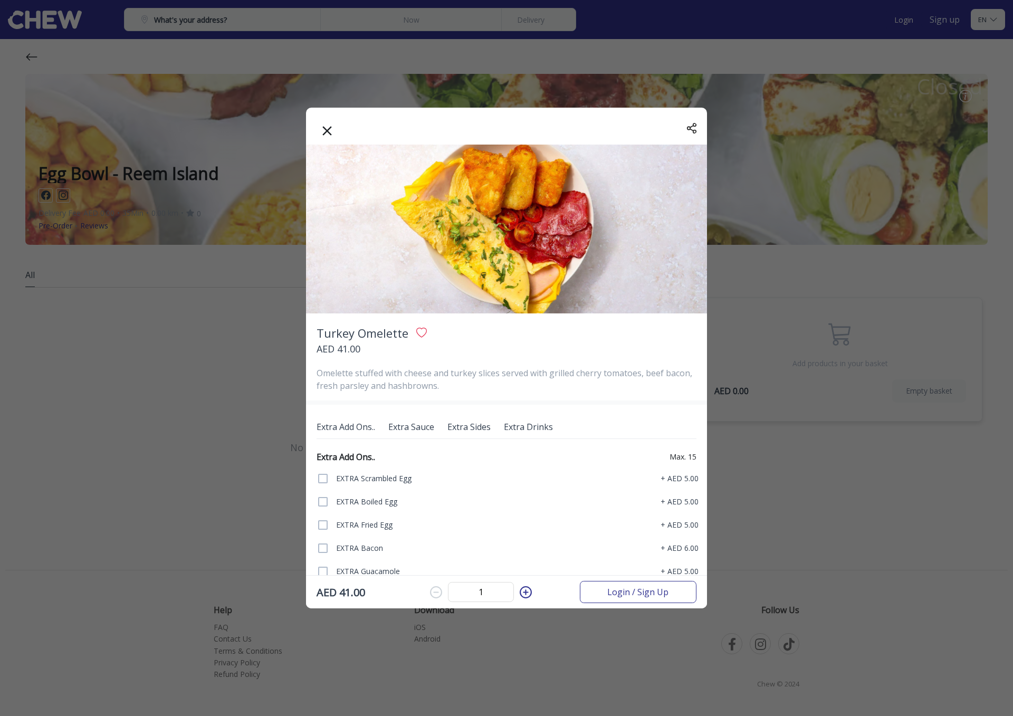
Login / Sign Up (637, 592)
